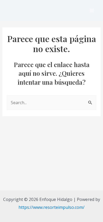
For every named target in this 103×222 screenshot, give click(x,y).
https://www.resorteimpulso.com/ (51, 207)
